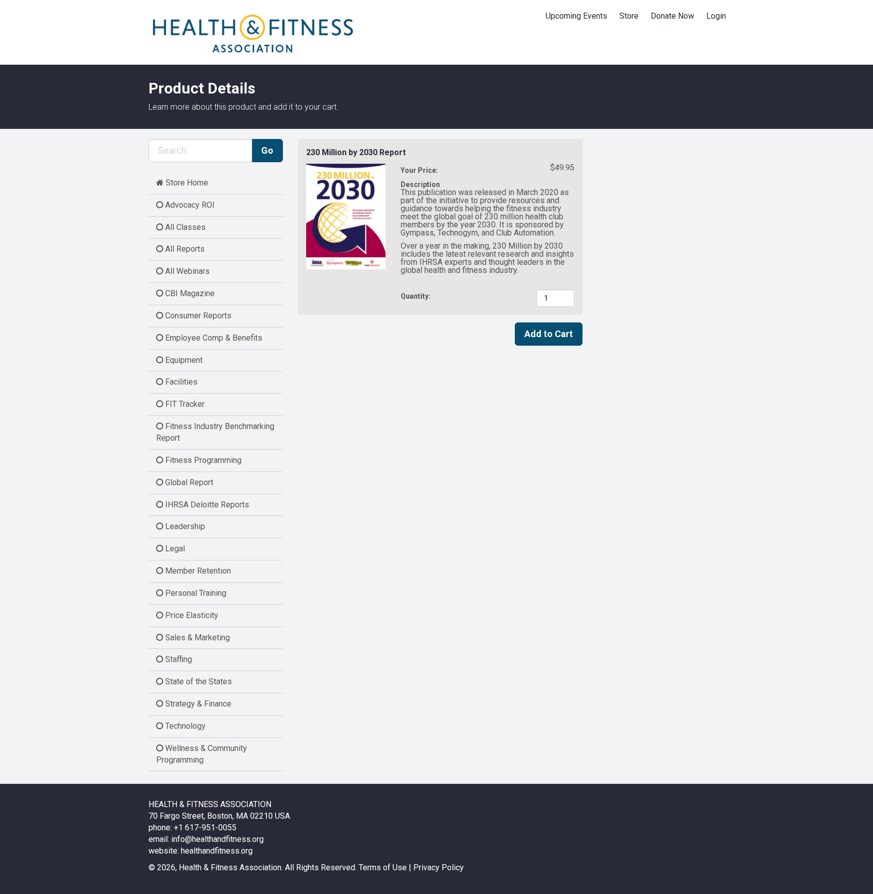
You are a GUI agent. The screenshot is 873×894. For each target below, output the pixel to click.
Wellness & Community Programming (201, 754)
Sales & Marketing (196, 637)
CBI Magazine (189, 293)
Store (629, 16)
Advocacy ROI (189, 205)
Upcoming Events (576, 16)
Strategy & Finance (197, 704)
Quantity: (416, 296)
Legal (174, 548)
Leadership (184, 526)
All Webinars (186, 271)
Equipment (183, 360)
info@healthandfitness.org (217, 839)
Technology (184, 726)
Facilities (180, 382)
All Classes (184, 227)
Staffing (177, 659)
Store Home (186, 182)
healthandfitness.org (217, 851)
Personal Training (194, 593)
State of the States (197, 681)
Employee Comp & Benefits (212, 338)
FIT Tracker (184, 404)
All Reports (184, 249)
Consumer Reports (197, 315)
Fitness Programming (202, 460)
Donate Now (672, 16)
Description (420, 184)
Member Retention (197, 571)
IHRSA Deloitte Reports (206, 504)
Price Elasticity (190, 615)
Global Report (188, 482)
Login (716, 16)
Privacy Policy (438, 867)
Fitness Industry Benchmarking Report (215, 432)
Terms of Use (383, 867)
